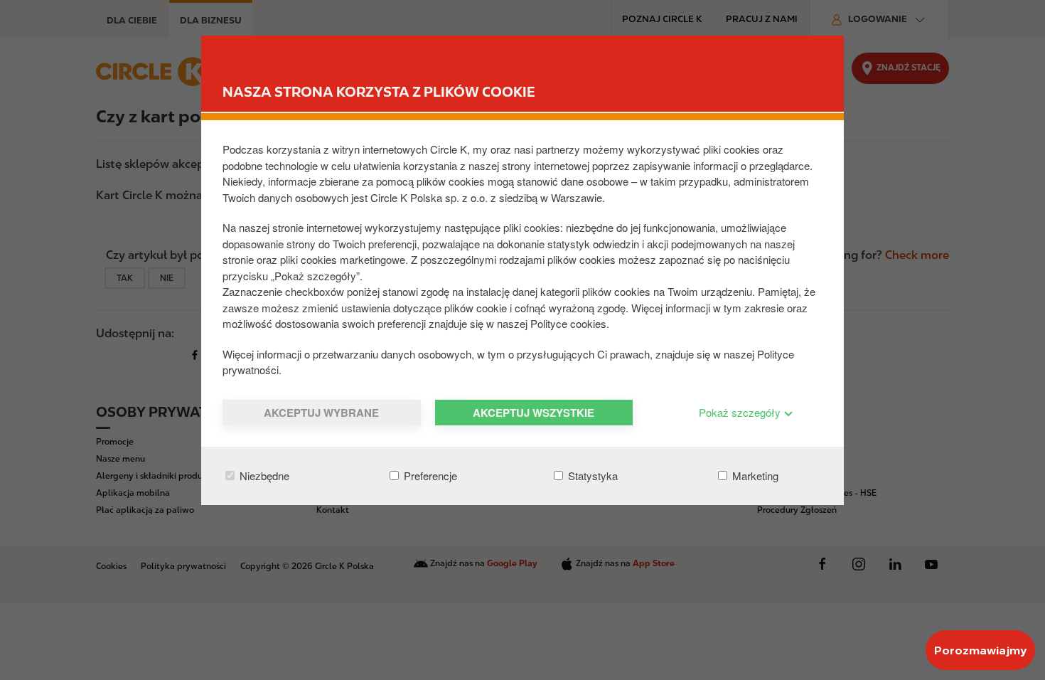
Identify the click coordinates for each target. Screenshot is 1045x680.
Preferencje (429, 475)
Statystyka (591, 475)
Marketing (753, 475)
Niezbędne (263, 475)
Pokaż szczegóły (741, 412)
